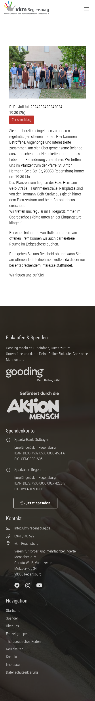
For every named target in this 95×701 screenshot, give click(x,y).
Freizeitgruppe (16, 633)
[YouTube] (39, 585)
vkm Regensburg (26, 543)
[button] (86, 9)
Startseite (13, 610)
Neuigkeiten (14, 649)
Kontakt (11, 657)
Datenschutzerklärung (22, 672)
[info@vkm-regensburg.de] (10, 528)
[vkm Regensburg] (10, 543)
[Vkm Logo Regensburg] (26, 8)
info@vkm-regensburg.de (32, 528)
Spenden (12, 618)
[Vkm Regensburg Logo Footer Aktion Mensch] (33, 405)
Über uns (12, 626)
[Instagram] (27, 585)
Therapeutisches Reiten (23, 641)
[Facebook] (16, 585)
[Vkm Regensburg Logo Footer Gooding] (37, 374)
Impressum (14, 664)
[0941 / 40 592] (10, 536)
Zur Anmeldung (21, 120)
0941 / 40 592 (24, 536)
